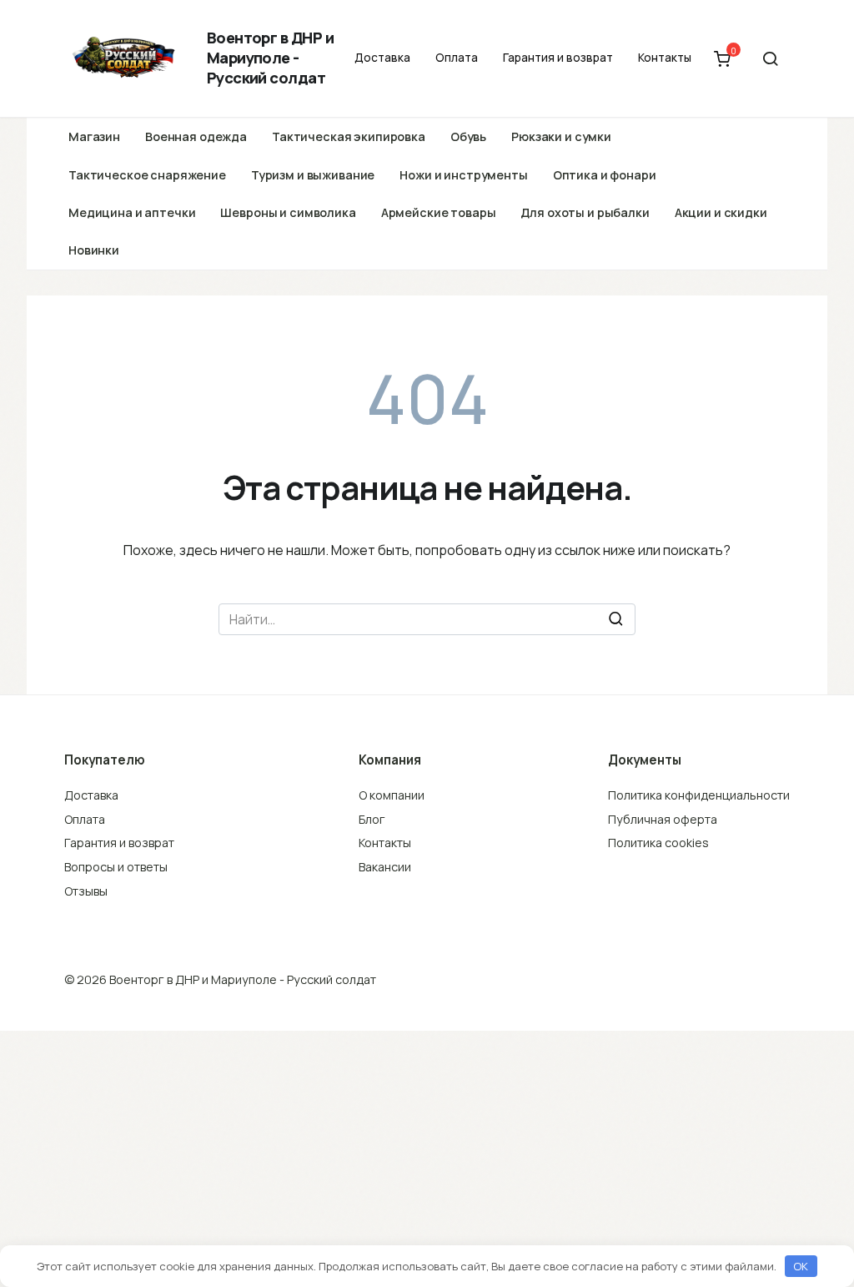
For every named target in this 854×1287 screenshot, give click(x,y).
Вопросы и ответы (116, 867)
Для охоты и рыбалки (584, 212)
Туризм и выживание (312, 175)
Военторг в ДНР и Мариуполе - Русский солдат (270, 57)
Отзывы (86, 891)
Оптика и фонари (604, 175)
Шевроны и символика (287, 212)
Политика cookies (658, 842)
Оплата (456, 57)
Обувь (468, 136)
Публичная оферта (662, 819)
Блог (372, 819)
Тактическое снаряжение (147, 175)
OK (800, 1266)
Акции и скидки (721, 212)
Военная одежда (196, 136)
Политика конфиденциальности (699, 795)
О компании (391, 795)
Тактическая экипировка (348, 136)
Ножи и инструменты (463, 175)
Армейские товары (438, 212)
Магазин (94, 136)
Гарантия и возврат (558, 57)
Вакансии (385, 867)
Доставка (382, 57)
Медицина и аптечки (131, 212)
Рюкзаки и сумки (561, 136)
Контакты (664, 57)
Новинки (93, 250)
